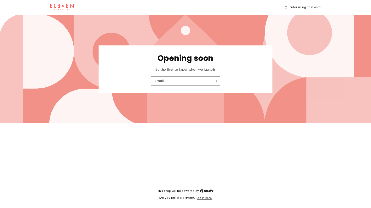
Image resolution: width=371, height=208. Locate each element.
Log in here (204, 198)
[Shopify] (207, 191)
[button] (302, 7)
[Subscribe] (216, 81)
